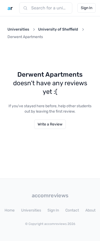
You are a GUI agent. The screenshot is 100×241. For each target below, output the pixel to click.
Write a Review (50, 124)
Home (10, 210)
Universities (18, 29)
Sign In (86, 8)
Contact (72, 210)
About (90, 210)
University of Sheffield (58, 29)
